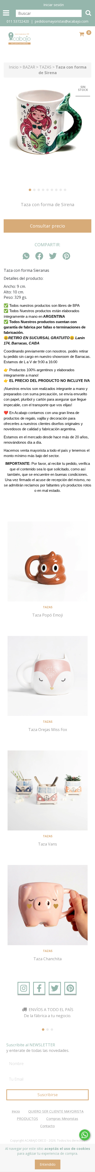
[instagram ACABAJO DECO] (24, 988)
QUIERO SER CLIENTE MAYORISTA (56, 1111)
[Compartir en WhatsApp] (27, 256)
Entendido (48, 1164)
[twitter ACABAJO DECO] (55, 988)
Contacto (47, 1126)
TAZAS (45, 67)
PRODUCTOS (27, 1118)
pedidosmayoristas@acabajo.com (61, 21)
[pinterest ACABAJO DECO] (70, 988)
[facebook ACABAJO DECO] (39, 988)
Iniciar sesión (53, 4)
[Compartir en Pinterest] (66, 256)
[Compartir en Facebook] (39, 256)
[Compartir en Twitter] (53, 256)
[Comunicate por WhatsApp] (84, 1134)
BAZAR (29, 67)
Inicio (14, 67)
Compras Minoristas (62, 1118)
